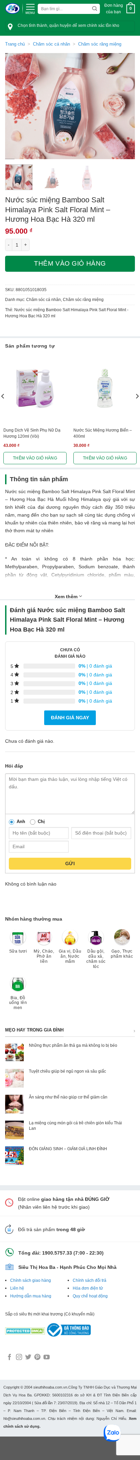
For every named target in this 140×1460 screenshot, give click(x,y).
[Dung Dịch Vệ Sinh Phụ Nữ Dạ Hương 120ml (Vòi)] (35, 388)
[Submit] (94, 9)
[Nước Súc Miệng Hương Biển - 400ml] (105, 388)
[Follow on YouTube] (46, 1357)
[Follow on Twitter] (28, 1357)
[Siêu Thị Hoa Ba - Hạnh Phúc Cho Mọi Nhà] (12, 8)
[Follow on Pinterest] (37, 1357)
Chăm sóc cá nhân (51, 44)
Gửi (70, 863)
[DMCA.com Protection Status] (25, 1329)
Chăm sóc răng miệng (99, 44)
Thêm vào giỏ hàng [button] (35, 458)
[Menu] (30, 8)
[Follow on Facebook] (9, 1357)
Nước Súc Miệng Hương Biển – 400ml (102, 433)
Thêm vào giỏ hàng (70, 263)
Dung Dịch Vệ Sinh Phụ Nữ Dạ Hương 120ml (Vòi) (31, 433)
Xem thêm (67, 596)
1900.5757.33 (57, 1253)
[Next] (124, 106)
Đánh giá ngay (70, 717)
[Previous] (16, 106)
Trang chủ (15, 44)
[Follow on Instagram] (19, 1357)
